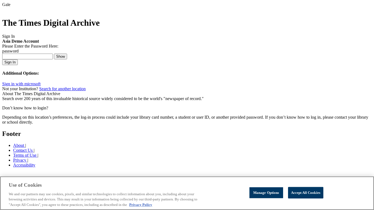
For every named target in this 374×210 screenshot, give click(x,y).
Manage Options (266, 193)
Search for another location (62, 88)
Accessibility (24, 165)
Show (60, 56)
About (19, 145)
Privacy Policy (140, 204)
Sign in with (21, 83)
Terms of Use (25, 155)
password (10, 51)
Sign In (10, 62)
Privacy (20, 160)
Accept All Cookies (305, 193)
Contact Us (23, 150)
